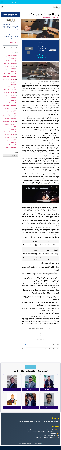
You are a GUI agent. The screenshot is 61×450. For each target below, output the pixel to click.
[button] (2, 2)
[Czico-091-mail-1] (28, 52)
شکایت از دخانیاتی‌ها (12, 55)
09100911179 (13, 42)
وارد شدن (23, 344)
